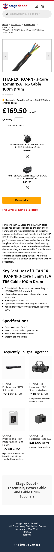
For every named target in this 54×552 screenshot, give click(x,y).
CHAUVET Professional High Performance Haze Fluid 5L (12, 440)
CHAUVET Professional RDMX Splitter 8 (13, 387)
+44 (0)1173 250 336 (27, 544)
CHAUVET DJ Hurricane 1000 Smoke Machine (38, 387)
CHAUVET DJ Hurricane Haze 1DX (40, 437)
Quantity (7, 119)
